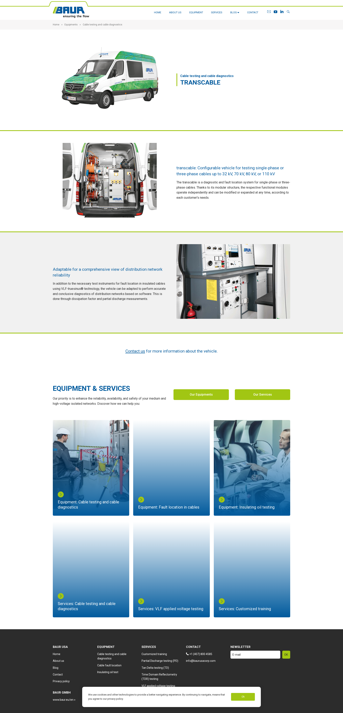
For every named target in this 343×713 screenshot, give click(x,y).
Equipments (71, 24)
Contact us (135, 351)
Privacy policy (61, 681)
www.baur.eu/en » (64, 699)
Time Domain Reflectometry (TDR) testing (159, 676)
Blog (233, 12)
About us (175, 12)
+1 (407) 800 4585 (200, 654)
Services (216, 12)
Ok (243, 697)
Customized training (154, 654)
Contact (252, 12)
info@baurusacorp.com (201, 660)
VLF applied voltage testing (158, 685)
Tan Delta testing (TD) (155, 667)
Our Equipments (201, 394)
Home (157, 12)
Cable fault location (109, 665)
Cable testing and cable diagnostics (102, 24)
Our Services (262, 394)
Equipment (196, 12)
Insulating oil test (107, 672)
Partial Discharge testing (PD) (160, 660)
